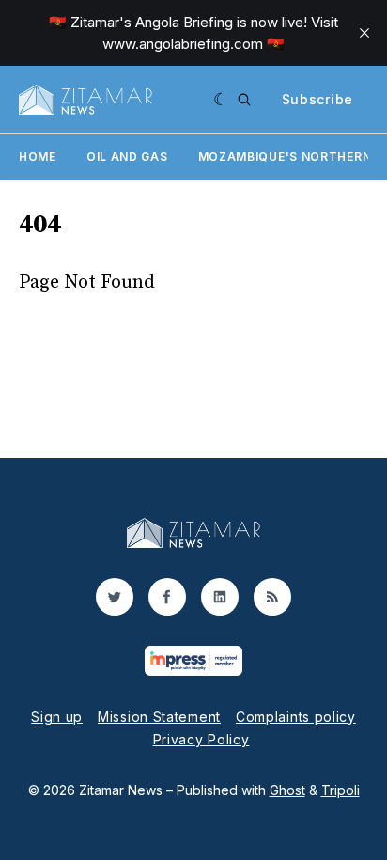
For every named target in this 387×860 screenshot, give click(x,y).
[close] (364, 33)
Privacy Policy (201, 739)
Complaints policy (296, 717)
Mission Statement (159, 717)
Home (37, 156)
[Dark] (221, 99)
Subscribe (317, 99)
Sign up (57, 717)
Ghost (287, 790)
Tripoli (340, 790)
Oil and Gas (127, 156)
